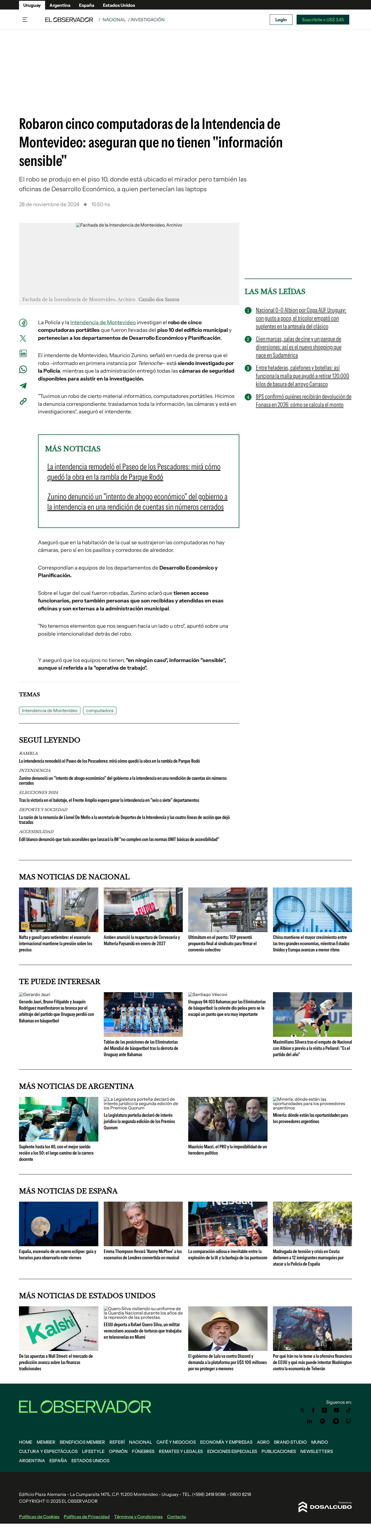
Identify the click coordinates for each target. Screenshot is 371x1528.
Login (281, 19)
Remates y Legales (181, 1451)
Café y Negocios (176, 1442)
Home (25, 1442)
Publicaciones (279, 1451)
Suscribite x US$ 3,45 (323, 19)
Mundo (319, 1442)
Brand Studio (290, 1442)
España (86, 5)
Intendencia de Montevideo (103, 322)
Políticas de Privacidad (87, 1516)
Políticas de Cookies (39, 1516)
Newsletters (316, 1451)
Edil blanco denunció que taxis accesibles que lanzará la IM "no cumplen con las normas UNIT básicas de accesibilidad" (119, 839)
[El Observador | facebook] (313, 1410)
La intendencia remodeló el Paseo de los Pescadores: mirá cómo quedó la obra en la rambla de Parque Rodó (109, 761)
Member (46, 1442)
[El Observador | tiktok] (348, 1410)
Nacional (114, 19)
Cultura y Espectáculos (48, 1451)
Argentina (59, 5)
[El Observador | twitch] (348, 1421)
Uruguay (32, 5)
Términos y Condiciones (138, 1516)
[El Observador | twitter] (302, 1410)
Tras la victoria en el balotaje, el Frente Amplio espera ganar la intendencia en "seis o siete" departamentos (109, 800)
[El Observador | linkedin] (309, 1421)
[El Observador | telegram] (335, 1421)
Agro (263, 1442)
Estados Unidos (119, 5)
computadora (100, 710)
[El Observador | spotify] (322, 1421)
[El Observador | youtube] (336, 1410)
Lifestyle (93, 1451)
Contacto (176, 1516)
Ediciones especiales (232, 1451)
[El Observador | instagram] (324, 1410)
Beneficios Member (82, 1442)
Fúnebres (143, 1451)
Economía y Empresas (226, 1442)
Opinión (118, 1451)
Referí (117, 1442)
